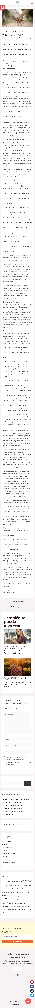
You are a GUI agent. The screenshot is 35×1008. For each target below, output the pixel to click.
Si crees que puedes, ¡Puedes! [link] (12, 808)
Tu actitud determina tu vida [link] (11, 802)
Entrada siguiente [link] (17, 607)
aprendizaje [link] (13, 876)
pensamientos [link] (7, 906)
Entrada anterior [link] (18, 602)
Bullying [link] (5, 844)
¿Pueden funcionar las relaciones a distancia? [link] (14, 647)
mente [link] (29, 899)
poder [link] (14, 906)
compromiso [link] (7, 885)
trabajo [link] (8, 912)
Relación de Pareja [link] (23, 38)
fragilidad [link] (19, 896)
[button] (17, 975)
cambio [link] (26, 881)
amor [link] (7, 876)
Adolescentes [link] (6, 841)
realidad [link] (27, 906)
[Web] (17, 752)
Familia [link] (21, 682)
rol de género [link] (20, 909)
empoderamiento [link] (6, 892)
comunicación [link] (15, 885)
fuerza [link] (24, 896)
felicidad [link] (6, 896)
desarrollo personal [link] (7, 889)
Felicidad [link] (28, 682)
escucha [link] (13, 892)
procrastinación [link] (20, 906)
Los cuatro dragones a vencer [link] (12, 805)
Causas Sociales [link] (7, 847)
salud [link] (25, 909)
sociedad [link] (29, 909)
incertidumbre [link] (12, 899)
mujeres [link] (16, 903)
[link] (2, 7)
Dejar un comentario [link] (9, 38)
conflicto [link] (22, 885)
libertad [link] (24, 899)
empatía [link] (27, 889)
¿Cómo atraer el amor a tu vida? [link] (16, 679)
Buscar (4, 780)
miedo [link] (9, 902)
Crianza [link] (4, 850)
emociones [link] (20, 889)
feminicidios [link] (13, 896)
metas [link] (3, 903)
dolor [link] (13, 889)
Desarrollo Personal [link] (8, 854)
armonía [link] (18, 876)
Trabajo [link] (4, 866)
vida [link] (11, 912)
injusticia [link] (19, 899)
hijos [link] (28, 896)
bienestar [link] (18, 881)
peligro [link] (22, 903)
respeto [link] (5, 909)
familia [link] (27, 892)
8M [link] (3, 876)
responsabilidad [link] (12, 909)
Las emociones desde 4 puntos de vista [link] (15, 799)
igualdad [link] (5, 899)
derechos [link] (27, 885)
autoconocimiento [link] (9, 881)
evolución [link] (20, 892)
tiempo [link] (4, 912)
